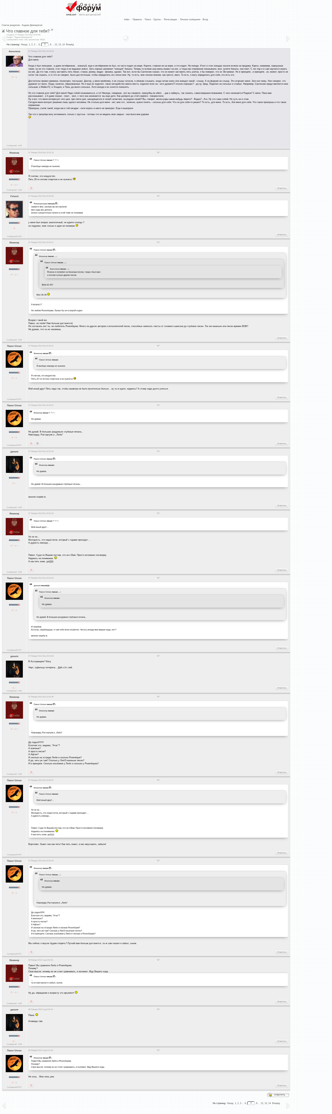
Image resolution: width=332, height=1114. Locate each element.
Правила (137, 19)
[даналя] (37, 443)
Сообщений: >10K (14, 145)
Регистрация (170, 19)
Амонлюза (14, 51)
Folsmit (14, 196)
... (55, 256)
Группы (157, 19)
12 (56, 44)
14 (63, 44)
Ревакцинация (40, 204)
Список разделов (11, 25)
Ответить (281, 188)
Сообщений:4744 (14, 236)
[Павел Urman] (31, 188)
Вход (205, 19)
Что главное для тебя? (28, 31)
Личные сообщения (190, 19)
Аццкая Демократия (32, 25)
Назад (24, 44)
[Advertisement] (91, 132)
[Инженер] (31, 443)
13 (59, 44)
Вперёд (70, 44)
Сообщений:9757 (14, 399)
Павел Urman (40, 160)
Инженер (14, 152)
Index (127, 19)
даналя (14, 451)
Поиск (148, 19)
